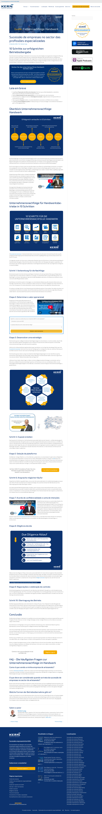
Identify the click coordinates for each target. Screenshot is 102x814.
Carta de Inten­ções (25, 516)
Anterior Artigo (14, 721)
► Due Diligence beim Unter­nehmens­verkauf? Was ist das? (23, 582)
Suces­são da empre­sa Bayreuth (75, 739)
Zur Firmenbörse (50, 470)
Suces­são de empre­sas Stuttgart (75, 796)
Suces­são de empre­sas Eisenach (75, 747)
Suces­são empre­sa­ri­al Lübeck (74, 774)
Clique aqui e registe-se (22, 768)
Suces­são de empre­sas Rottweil (75, 790)
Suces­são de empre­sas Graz (74, 754)
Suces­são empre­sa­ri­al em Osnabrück (76, 784)
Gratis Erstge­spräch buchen (28, 81)
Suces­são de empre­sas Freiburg (75, 752)
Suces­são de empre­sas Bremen (75, 742)
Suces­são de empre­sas (15, 254)
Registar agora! (50, 652)
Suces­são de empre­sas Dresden (75, 745)
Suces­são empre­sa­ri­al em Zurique (75, 804)
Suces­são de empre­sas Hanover (75, 760)
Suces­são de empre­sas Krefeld (74, 769)
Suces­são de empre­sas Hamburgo (75, 757)
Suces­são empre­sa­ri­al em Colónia (75, 767)
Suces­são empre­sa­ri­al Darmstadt (75, 744)
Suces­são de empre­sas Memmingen (76, 777)
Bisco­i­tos (67, 810)
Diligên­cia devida (40, 577)
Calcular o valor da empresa (36, 331)
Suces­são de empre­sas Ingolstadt (75, 764)
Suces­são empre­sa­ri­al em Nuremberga (76, 782)
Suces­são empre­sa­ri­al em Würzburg (76, 802)
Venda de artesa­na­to (19, 670)
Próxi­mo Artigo (59, 721)
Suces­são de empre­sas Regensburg (76, 787)
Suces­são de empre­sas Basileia (75, 737)
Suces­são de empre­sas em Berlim (75, 740)
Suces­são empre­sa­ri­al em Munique (75, 779)
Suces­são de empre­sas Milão (74, 775)
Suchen (73, 15)
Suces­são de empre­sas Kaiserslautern (76, 765)
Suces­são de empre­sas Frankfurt (75, 750)
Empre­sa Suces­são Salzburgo (74, 794)
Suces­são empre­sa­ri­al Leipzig (74, 770)
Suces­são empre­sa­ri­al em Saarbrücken (76, 792)
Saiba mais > (48, 717)
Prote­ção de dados (26, 810)
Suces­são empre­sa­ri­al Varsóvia (75, 797)
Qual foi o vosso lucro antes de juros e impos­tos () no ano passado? (28, 318)
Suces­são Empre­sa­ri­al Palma (74, 785)
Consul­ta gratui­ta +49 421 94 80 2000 (10, 1)
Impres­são (34, 810)
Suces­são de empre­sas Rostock (75, 789)
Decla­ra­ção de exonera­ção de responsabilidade (50, 810)
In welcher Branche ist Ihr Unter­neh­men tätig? (21, 324)
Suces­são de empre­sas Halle (74, 755)
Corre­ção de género (75, 810)
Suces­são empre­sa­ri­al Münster (74, 780)
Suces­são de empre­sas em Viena (75, 799)
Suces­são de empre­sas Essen (74, 749)
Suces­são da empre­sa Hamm (74, 759)
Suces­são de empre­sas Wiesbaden (75, 801)
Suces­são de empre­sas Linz (74, 772)
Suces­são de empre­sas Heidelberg (75, 762)
